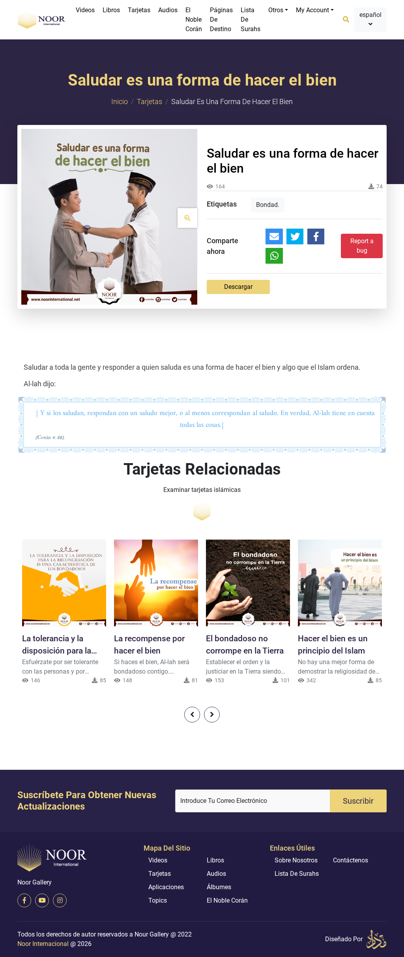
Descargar (238, 286)
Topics (157, 900)
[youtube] (42, 900)
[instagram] (60, 900)
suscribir (358, 801)
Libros (111, 10)
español (370, 15)
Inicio (119, 101)
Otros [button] (275, 10)
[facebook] (24, 900)
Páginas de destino (221, 19)
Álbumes (219, 887)
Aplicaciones (166, 887)
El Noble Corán (193, 19)
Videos (85, 10)
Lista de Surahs (250, 19)
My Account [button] (312, 10)
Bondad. (267, 205)
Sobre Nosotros (296, 860)
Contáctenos (350, 860)
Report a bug (362, 245)
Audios (168, 10)
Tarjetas (139, 10)
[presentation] (192, 714)
